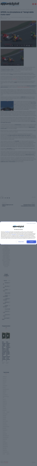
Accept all (31, 241)
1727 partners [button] (7, 231)
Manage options (21, 241)
